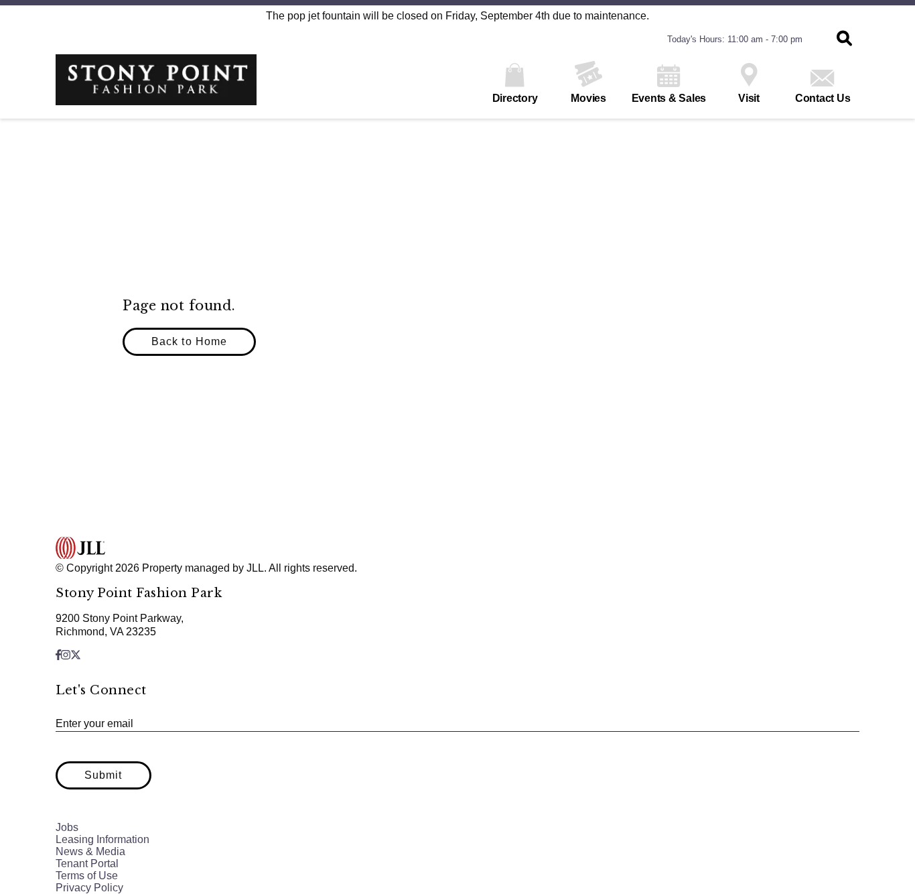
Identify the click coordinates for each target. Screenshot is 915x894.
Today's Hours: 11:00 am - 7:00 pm (734, 39)
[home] (156, 86)
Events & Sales (669, 98)
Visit (749, 98)
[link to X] (75, 655)
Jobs (67, 827)
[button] (844, 39)
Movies (588, 98)
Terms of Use (87, 875)
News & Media (90, 851)
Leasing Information (102, 839)
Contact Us (823, 98)
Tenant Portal (87, 863)
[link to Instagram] (65, 655)
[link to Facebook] (58, 655)
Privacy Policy (89, 887)
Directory (515, 98)
